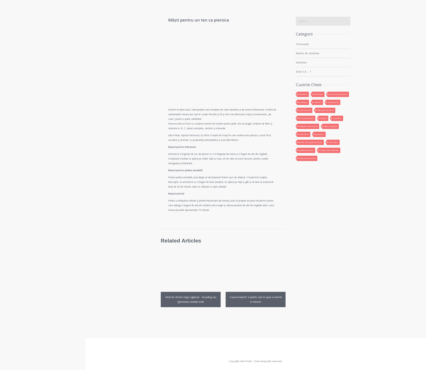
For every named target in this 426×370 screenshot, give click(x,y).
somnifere (333, 142)
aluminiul (303, 94)
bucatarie (303, 102)
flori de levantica (306, 118)
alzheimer (318, 94)
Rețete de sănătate (308, 53)
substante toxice (306, 150)
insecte (323, 118)
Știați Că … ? (303, 71)
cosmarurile (333, 102)
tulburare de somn (307, 158)
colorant (317, 102)
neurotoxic (304, 134)
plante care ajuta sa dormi (310, 142)
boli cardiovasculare (338, 94)
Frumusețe (302, 44)
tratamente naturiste (329, 150)
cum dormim (305, 110)
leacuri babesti (330, 126)
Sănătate (301, 62)
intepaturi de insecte (308, 126)
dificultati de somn (325, 110)
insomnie (337, 118)
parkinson (319, 134)
